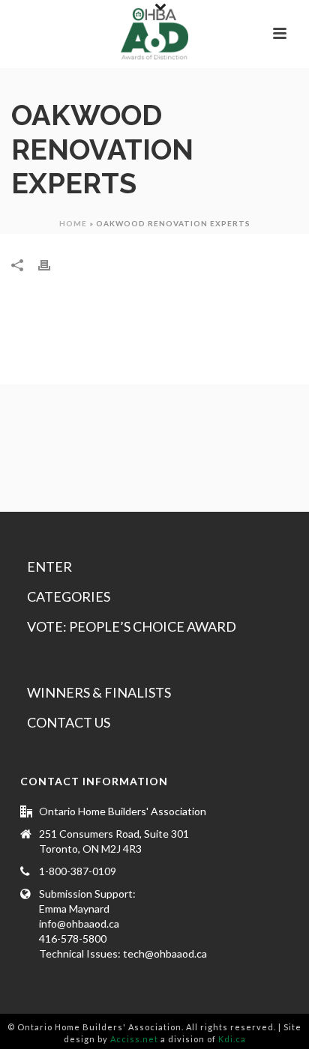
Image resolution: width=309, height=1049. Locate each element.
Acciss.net (134, 1039)
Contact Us (68, 722)
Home (73, 223)
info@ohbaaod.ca (79, 923)
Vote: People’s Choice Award (131, 626)
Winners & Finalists (99, 692)
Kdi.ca (232, 1039)
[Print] (51, 264)
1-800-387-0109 (77, 871)
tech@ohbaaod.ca (165, 953)
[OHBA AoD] (154, 33)
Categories (68, 596)
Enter (49, 566)
